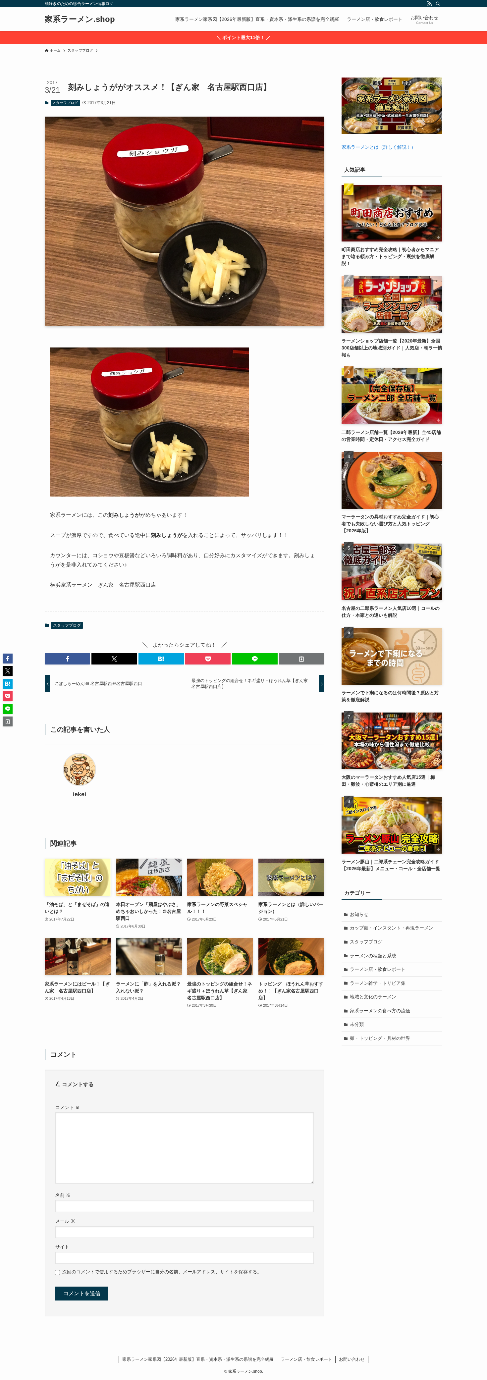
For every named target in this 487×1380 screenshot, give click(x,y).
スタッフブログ (65, 103)
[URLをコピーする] (301, 658)
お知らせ (359, 914)
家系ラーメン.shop (80, 19)
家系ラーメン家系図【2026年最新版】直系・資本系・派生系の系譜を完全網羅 (198, 1359)
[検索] (438, 3)
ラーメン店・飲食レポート (378, 969)
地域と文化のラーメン (373, 996)
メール (65, 1221)
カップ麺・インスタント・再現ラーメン (391, 927)
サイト (62, 1246)
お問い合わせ (352, 1359)
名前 (63, 1195)
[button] (67, 658)
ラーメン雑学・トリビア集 (378, 983)
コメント (67, 1107)
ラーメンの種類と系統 (373, 955)
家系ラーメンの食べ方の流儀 (380, 1010)
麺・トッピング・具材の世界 (380, 1038)
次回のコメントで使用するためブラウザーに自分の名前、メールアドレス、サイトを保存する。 (162, 1271)
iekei (79, 794)
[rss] (429, 3)
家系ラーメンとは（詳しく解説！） (379, 147)
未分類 (357, 1024)
